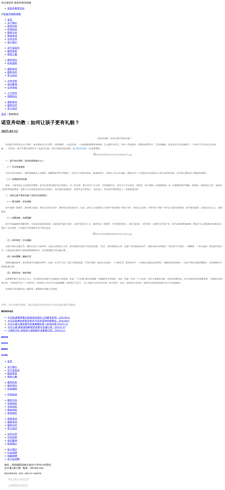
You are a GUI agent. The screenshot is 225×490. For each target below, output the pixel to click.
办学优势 (12, 81)
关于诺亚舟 (13, 48)
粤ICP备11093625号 (18, 479)
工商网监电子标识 (18, 485)
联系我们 (12, 443)
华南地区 (12, 403)
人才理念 (12, 93)
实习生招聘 (13, 459)
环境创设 (12, 29)
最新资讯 (12, 69)
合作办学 (12, 39)
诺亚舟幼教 (81, 148)
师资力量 (12, 54)
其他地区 (12, 413)
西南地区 (12, 410)
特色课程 (12, 63)
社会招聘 (12, 452)
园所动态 (12, 72)
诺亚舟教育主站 (15, 8)
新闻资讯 (12, 36)
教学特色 (12, 26)
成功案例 (12, 84)
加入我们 (12, 42)
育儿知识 (12, 75)
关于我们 (12, 23)
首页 (9, 19)
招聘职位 (12, 96)
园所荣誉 (12, 51)
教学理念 (12, 60)
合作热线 (12, 87)
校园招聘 (12, 456)
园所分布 (12, 32)
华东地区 (12, 406)
